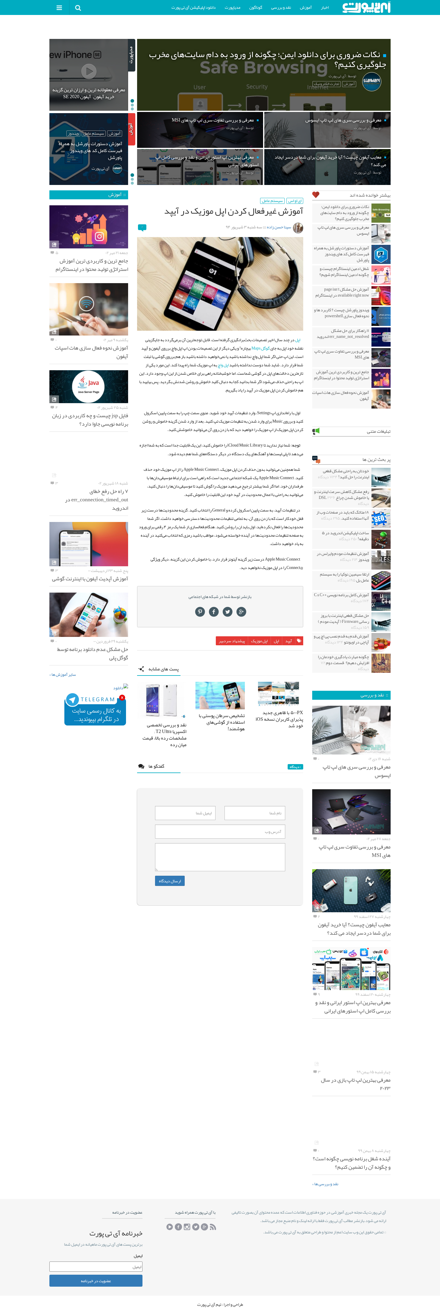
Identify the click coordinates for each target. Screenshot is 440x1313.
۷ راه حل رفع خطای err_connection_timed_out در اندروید (96, 499)
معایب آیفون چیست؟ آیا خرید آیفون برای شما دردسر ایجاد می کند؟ (354, 928)
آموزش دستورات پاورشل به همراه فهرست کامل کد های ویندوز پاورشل (341, 254)
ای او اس (294, 201)
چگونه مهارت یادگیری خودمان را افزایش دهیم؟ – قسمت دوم (343, 662)
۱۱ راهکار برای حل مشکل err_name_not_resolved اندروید (343, 333)
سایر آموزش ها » (62, 674)
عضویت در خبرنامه (96, 1280)
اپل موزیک (259, 641)
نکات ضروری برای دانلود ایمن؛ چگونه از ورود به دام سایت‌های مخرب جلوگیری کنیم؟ (344, 212)
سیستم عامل (272, 201)
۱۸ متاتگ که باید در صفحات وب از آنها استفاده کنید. (342, 515)
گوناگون (255, 7)
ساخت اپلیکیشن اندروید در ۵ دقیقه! (345, 536)
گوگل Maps (260, 348)
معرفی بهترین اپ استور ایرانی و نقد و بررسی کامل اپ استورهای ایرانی (353, 1006)
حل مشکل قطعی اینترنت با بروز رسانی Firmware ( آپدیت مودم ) (343, 621)
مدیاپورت (232, 7)
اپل (297, 340)
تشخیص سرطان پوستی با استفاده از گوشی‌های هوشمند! (222, 722)
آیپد (288, 641)
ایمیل (138, 1255)
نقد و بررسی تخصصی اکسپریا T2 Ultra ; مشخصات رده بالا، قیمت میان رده (164, 734)
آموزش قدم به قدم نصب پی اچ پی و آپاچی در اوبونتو (341, 639)
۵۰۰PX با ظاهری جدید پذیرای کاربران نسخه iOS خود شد (279, 719)
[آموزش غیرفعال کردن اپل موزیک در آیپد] (220, 284)
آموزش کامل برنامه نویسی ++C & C (341, 598)
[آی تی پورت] (366, 7)
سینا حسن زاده (279, 227)
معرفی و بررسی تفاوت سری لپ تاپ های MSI (341, 354)
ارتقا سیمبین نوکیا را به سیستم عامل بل (344, 577)
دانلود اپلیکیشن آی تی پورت (194, 7)
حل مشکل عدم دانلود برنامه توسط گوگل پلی (92, 653)
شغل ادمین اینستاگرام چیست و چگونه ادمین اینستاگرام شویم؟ (344, 271)
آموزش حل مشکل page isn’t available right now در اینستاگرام (342, 292)
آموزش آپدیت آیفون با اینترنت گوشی (90, 578)
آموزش (306, 7)
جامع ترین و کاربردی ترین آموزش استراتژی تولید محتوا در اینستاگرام (341, 375)
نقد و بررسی (281, 7)
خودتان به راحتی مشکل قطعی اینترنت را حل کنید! (343, 474)
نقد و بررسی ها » (325, 1184)
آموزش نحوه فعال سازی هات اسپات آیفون (340, 395)
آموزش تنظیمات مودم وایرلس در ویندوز (343, 556)
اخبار (325, 7)
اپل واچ (223, 365)
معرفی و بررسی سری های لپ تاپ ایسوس (343, 230)
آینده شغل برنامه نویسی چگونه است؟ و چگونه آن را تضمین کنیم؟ (352, 1162)
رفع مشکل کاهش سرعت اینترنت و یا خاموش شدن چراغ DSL (341, 497)
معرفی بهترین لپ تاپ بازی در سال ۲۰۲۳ (356, 1084)
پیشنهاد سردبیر (232, 641)
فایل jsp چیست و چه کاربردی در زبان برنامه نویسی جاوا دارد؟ (90, 419)
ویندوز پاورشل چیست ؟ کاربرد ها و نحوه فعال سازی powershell (341, 313)
